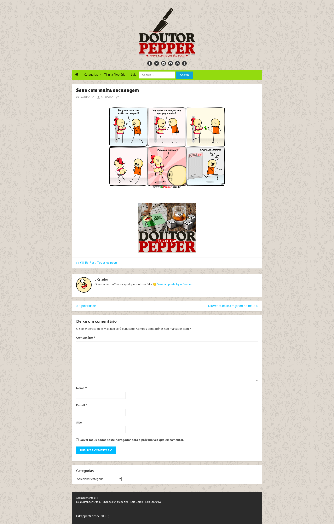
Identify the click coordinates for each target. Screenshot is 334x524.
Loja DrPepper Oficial (88, 501)
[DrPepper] (167, 32)
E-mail (81, 405)
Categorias (91, 74)
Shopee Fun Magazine (116, 501)
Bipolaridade (86, 306)
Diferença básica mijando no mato (233, 306)
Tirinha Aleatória (114, 74)
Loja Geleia (136, 501)
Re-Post (90, 262)
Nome (81, 388)
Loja (133, 74)
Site (79, 422)
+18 (82, 262)
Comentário (85, 337)
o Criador (106, 97)
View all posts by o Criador (174, 284)
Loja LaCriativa (153, 501)
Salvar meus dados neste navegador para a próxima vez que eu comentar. (131, 440)
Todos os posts (107, 262)
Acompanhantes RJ (87, 497)
